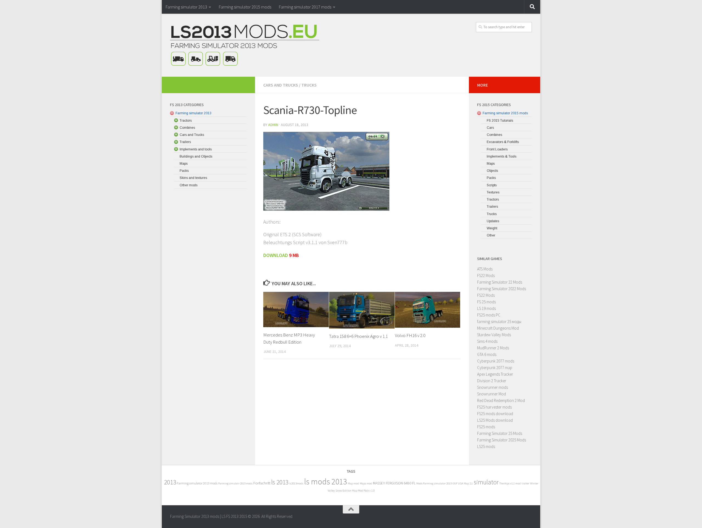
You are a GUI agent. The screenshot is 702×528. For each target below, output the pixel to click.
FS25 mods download (495, 413)
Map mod (353, 483)
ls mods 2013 (325, 481)
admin (273, 124)
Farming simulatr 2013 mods (235, 483)
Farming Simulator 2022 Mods (501, 288)
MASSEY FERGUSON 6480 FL (394, 483)
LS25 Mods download (495, 420)
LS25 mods (486, 446)
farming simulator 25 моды (499, 321)
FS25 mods (486, 426)
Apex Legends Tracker (495, 374)
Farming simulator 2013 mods (197, 483)
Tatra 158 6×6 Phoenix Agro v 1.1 (358, 336)
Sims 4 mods (487, 341)
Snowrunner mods (492, 387)
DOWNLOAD (276, 255)
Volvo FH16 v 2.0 (410, 335)
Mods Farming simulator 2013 (434, 483)
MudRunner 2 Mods (493, 347)
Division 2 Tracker (491, 380)
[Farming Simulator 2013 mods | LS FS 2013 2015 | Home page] (244, 45)
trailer (525, 483)
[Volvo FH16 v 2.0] (427, 310)
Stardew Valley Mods (494, 334)
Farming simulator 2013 (186, 7)
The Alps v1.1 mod (510, 483)
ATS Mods (484, 269)
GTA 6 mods (486, 354)
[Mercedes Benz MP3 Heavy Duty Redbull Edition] (296, 309)
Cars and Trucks (280, 85)
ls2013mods (296, 483)
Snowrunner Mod (491, 393)
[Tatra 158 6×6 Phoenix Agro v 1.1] (362, 310)
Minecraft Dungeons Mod (498, 328)
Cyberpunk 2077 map (494, 367)
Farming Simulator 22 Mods (499, 282)
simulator (486, 482)
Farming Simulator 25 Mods (499, 433)
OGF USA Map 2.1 (462, 483)
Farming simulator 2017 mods (305, 7)
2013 (170, 482)
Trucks (309, 85)
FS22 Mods (486, 275)
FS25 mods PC (488, 315)
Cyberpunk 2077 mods (495, 361)
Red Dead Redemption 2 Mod (501, 400)
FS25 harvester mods (494, 407)
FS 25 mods (486, 301)
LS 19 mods (486, 308)
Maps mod (366, 483)
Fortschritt (261, 483)
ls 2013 (279, 482)
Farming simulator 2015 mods (245, 7)
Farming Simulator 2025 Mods (501, 440)
